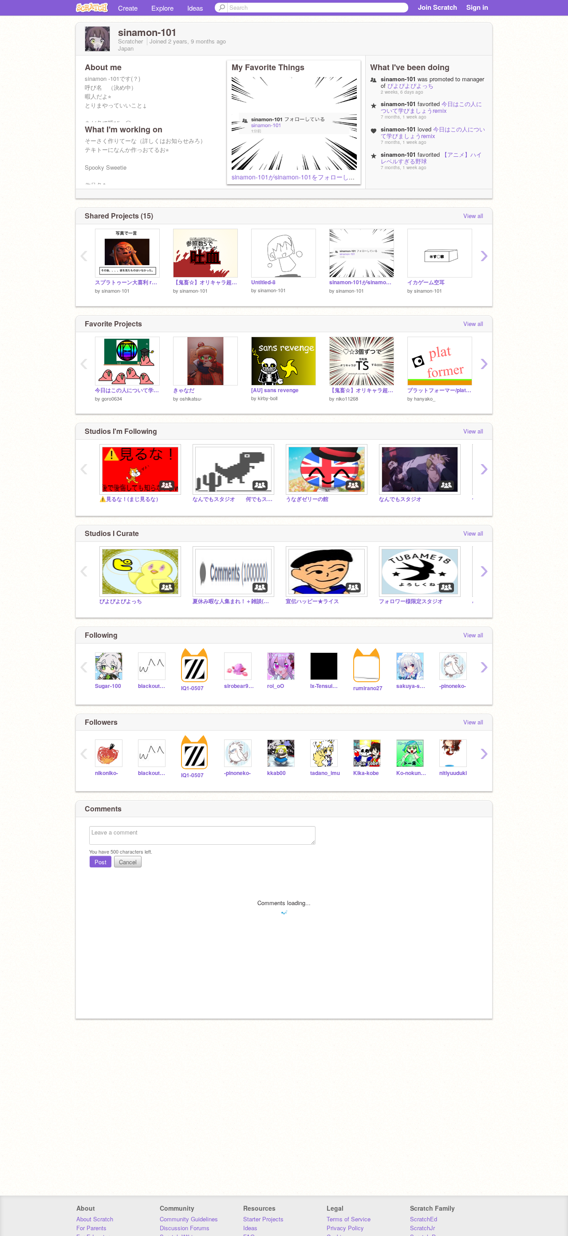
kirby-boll (267, 397)
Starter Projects (263, 1219)
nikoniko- (106, 773)
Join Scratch (437, 7)
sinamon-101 (116, 290)
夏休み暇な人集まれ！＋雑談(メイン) (232, 601)
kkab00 (276, 773)
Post (100, 862)
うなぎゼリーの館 (307, 499)
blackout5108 (153, 686)
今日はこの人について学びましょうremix (431, 107)
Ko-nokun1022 (411, 773)
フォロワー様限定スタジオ (411, 601)
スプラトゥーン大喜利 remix (127, 282)
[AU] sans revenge (275, 390)
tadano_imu (325, 773)
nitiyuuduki (453, 773)
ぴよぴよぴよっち (410, 85)
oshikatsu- (191, 398)
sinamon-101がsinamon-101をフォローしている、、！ (309, 176)
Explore (162, 7)
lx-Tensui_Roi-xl (325, 686)
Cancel (128, 862)
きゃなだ (183, 390)
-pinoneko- (452, 686)
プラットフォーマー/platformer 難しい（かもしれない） (439, 390)
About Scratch (94, 1219)
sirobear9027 (239, 686)
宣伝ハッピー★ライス (312, 601)
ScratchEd (423, 1219)
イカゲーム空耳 (426, 282)
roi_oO (275, 686)
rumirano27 (368, 688)
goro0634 (112, 398)
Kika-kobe (366, 773)
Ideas (195, 7)
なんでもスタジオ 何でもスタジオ (232, 499)
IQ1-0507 (192, 688)
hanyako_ (424, 398)
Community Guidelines (189, 1219)
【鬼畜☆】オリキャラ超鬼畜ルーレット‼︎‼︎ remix (205, 282)
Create (128, 7)
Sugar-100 (108, 686)
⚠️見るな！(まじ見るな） (130, 499)
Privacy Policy (345, 1228)
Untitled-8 (263, 282)
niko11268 (347, 398)
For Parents (91, 1228)
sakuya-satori (411, 686)
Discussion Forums (184, 1228)
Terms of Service (349, 1219)
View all (473, 215)
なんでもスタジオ (400, 499)
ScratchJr (422, 1228)
